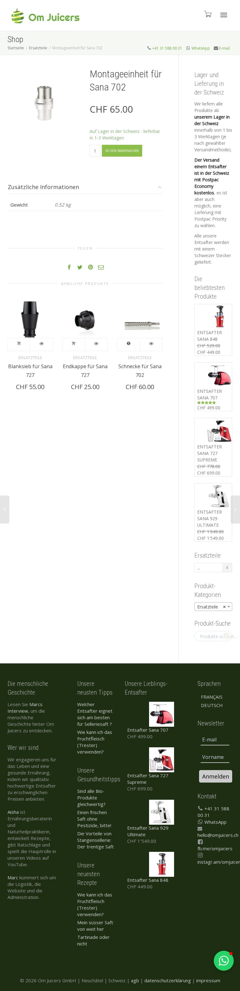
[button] (224, 961)
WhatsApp (201, 48)
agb (135, 980)
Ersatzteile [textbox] (211, 607)
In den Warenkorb (122, 150)
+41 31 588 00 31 (167, 48)
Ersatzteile (38, 48)
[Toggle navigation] (224, 15)
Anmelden (215, 776)
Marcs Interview (25, 707)
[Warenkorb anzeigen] (207, 14)
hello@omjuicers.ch (218, 835)
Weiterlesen (129, 344)
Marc (13, 877)
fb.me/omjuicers (215, 848)
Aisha (13, 812)
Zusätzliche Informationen (43, 187)
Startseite (16, 48)
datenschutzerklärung (167, 980)
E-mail (224, 48)
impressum (208, 980)
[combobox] (213, 606)
